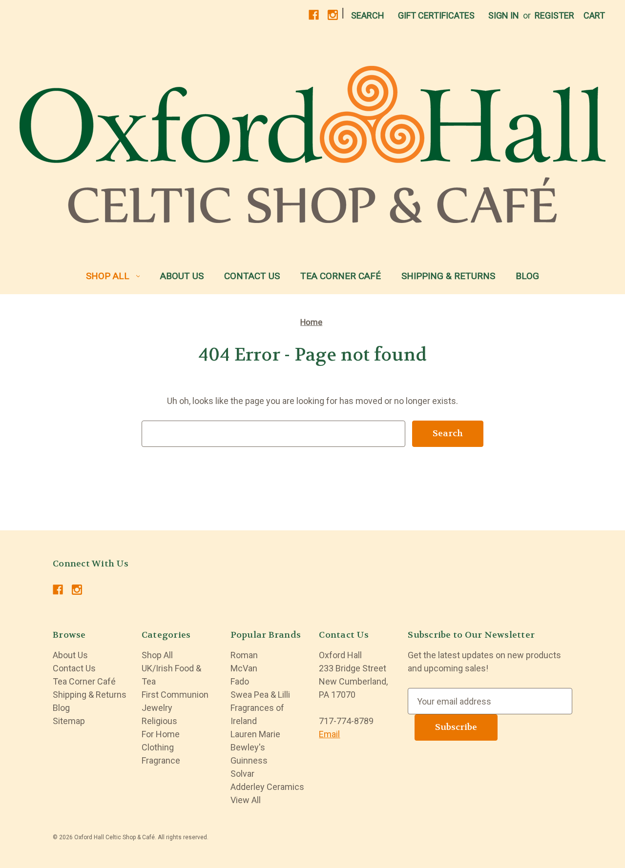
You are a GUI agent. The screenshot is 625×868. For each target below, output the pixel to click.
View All (245, 800)
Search (367, 15)
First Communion (175, 694)
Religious (159, 721)
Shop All (107, 276)
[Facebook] (314, 15)
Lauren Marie (255, 734)
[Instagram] (333, 15)
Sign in (503, 15)
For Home (161, 734)
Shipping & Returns (448, 276)
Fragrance (161, 760)
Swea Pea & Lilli (260, 694)
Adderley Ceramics (267, 787)
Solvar (242, 773)
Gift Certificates (436, 15)
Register (554, 15)
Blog (527, 276)
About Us (182, 276)
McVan (243, 668)
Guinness (249, 760)
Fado (239, 681)
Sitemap (69, 721)
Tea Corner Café (340, 276)
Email (329, 734)
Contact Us (252, 276)
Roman (244, 655)
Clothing (158, 747)
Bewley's (247, 747)
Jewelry (157, 708)
